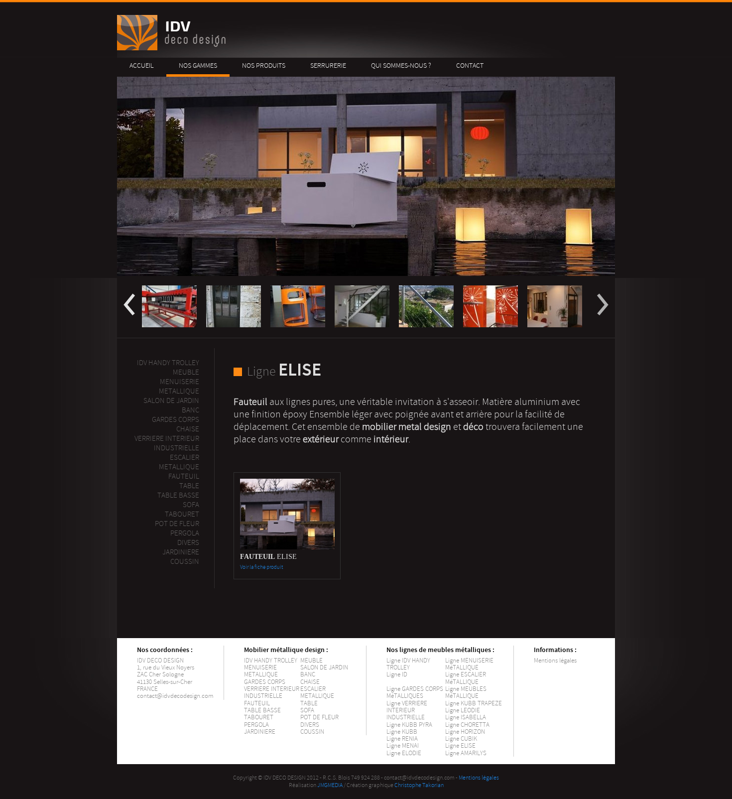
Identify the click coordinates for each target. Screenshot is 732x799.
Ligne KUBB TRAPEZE (473, 703)
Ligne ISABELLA (465, 717)
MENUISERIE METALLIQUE (261, 671)
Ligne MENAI (402, 746)
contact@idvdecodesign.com (175, 696)
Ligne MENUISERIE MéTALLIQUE (469, 664)
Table (189, 486)
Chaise (187, 429)
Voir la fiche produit (261, 567)
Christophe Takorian (419, 785)
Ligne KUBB (401, 732)
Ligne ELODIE (403, 753)
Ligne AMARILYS (466, 753)
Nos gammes (198, 65)
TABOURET (258, 717)
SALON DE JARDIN (324, 667)
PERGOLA (184, 533)
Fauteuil (183, 476)
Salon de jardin (171, 400)
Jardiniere (180, 552)
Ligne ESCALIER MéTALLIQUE (465, 677)
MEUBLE (186, 372)
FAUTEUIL (257, 703)
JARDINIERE (259, 732)
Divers (188, 542)
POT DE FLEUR (319, 717)
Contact (470, 65)
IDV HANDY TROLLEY (270, 661)
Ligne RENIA (402, 739)
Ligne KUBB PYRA (409, 725)
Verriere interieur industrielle (166, 443)
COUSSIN (312, 732)
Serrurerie (328, 65)
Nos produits (263, 65)
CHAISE (310, 682)
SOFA (307, 710)
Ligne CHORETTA (467, 725)
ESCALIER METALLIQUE (179, 462)
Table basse (178, 495)
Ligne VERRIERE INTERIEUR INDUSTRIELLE (406, 710)
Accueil (141, 65)
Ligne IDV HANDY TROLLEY (408, 664)
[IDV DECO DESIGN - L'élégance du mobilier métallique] (173, 48)
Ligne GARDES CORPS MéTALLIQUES (414, 692)
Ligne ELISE (460, 746)
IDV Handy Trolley (168, 363)
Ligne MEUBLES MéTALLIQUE (466, 692)
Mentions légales (555, 661)
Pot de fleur (177, 524)
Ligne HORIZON (465, 732)
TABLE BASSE (262, 710)
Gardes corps (175, 419)
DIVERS (309, 725)
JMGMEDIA (330, 785)
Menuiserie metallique (179, 386)
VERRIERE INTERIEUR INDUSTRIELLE (271, 692)
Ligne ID (396, 674)
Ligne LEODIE (462, 710)
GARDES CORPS (264, 682)
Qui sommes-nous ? (401, 65)
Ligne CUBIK (461, 739)
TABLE (309, 703)
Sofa (191, 505)
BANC (307, 674)
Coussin (184, 561)
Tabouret (182, 514)
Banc (190, 410)
